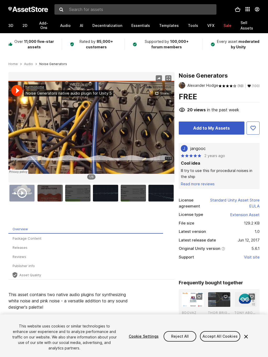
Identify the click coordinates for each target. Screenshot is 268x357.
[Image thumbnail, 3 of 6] (79, 193)
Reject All (180, 336)
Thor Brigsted (219, 313)
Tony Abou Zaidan (245, 313)
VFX (210, 25)
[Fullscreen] (168, 78)
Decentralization (107, 25)
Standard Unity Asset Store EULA (235, 203)
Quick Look (195, 302)
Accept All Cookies (220, 336)
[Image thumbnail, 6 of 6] (162, 193)
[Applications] (247, 9)
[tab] (85, 229)
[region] (91, 127)
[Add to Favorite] (253, 128)
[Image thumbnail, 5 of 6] (134, 193)
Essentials (140, 25)
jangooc (198, 148)
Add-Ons (43, 25)
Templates (169, 25)
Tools (193, 25)
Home (13, 64)
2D (25, 25)
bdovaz (189, 313)
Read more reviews (198, 184)
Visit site (252, 257)
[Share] (159, 78)
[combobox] (135, 9)
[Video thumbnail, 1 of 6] (23, 193)
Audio (65, 25)
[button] (237, 9)
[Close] (246, 336)
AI (81, 25)
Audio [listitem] (28, 64)
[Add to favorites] (199, 296)
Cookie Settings (144, 336)
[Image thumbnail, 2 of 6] (51, 193)
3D (10, 25)
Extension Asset (245, 214)
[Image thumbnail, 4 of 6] (107, 193)
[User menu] (257, 9)
